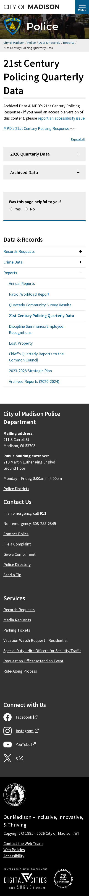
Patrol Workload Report (29, 294)
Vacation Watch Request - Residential (35, 640)
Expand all (78, 139)
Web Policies (14, 849)
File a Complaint (17, 544)
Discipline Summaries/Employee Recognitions (36, 329)
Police (42, 26)
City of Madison (13, 43)
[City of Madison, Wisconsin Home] (14, 795)
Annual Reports (22, 283)
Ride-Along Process (20, 671)
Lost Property (21, 343)
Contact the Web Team (23, 843)
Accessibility (13, 855)
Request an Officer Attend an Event (33, 660)
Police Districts (16, 488)
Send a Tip (12, 574)
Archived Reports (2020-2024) (34, 381)
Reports (68, 43)
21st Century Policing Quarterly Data (41, 315)
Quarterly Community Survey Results (40, 304)
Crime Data (13, 262)
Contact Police (16, 533)
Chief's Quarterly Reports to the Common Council (36, 357)
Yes (18, 209)
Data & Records (49, 43)
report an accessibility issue (61, 118)
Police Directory (17, 564)
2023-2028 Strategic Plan (30, 370)
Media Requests (17, 619)
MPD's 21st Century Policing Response (36, 128)
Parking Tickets (16, 630)
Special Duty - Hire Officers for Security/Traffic (42, 650)
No (32, 209)
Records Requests (19, 251)
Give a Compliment (19, 554)
